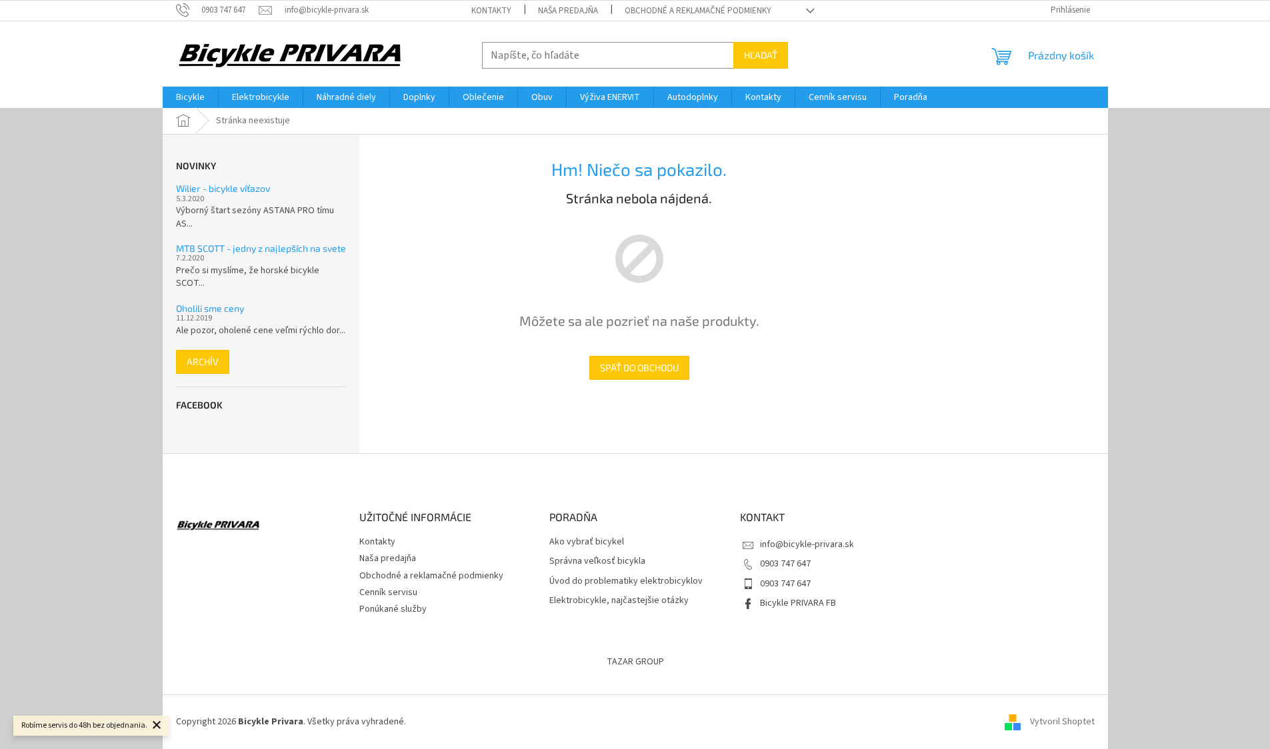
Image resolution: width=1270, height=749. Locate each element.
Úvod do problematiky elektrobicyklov (626, 581)
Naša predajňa (568, 11)
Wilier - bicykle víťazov (223, 188)
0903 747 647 (785, 563)
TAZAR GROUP (635, 661)
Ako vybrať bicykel (586, 542)
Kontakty (491, 11)
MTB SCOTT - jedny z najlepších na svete (261, 248)
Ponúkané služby (393, 609)
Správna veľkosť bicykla (597, 561)
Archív (203, 361)
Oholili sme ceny (210, 308)
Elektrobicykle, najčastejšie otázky (619, 600)
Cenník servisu (388, 592)
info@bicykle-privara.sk (807, 544)
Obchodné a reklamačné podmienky (698, 11)
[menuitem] (190, 97)
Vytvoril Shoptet (1062, 721)
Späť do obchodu (639, 367)
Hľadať (760, 55)
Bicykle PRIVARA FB (798, 603)
